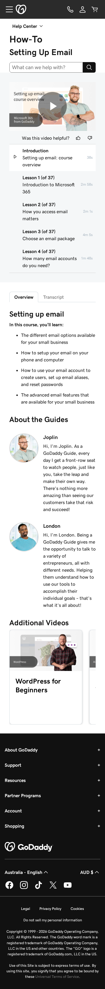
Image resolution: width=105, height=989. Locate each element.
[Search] (89, 67)
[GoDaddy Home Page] (29, 847)
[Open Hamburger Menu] (7, 9)
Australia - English (23, 872)
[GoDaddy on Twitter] (53, 888)
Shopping (14, 826)
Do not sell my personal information (52, 920)
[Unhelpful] (90, 138)
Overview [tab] (23, 297)
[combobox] (46, 67)
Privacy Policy (50, 909)
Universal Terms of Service (57, 976)
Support (13, 765)
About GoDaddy (21, 749)
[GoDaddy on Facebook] (9, 888)
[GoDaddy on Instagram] (24, 888)
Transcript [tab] (53, 297)
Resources (15, 780)
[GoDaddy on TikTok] (38, 888)
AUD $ (86, 872)
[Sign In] (82, 9)
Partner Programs (23, 795)
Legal (25, 909)
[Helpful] (78, 138)
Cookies (77, 909)
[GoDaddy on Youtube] (67, 888)
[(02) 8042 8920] (70, 9)
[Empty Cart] (95, 9)
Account (13, 810)
